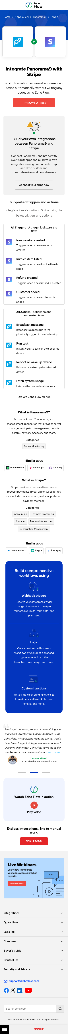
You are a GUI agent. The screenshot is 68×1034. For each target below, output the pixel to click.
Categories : (33, 440)
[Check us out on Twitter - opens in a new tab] (13, 990)
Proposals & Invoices (41, 521)
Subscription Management (34, 529)
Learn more (53, 752)
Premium (20, 521)
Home (7, 17)
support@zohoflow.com (24, 981)
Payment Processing (43, 514)
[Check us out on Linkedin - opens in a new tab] (20, 990)
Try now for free (34, 102)
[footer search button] (60, 1008)
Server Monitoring (34, 446)
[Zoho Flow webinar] (34, 878)
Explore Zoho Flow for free (34, 396)
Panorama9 (40, 17)
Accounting (20, 514)
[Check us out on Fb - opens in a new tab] (6, 990)
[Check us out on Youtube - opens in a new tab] (28, 990)
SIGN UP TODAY (34, 841)
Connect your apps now (34, 184)
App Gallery (22, 17)
